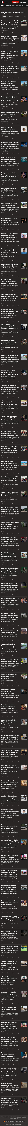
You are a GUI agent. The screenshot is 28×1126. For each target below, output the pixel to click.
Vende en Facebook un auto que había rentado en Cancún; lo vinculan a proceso (10, 811)
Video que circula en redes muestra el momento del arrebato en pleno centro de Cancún (8, 377)
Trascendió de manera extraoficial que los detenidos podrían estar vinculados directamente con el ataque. (10, 922)
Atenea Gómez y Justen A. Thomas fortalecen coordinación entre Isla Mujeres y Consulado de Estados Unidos (10, 403)
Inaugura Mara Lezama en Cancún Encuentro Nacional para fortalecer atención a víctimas (10, 857)
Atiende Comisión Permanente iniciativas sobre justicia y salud (9, 978)
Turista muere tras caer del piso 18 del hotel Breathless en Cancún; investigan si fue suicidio (10, 418)
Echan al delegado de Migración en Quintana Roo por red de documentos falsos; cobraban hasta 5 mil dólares (9, 722)
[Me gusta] (2, 32)
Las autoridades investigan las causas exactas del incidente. (9, 892)
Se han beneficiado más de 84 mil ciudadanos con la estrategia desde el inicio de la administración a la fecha (10, 437)
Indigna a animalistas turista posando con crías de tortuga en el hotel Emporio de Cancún (9, 175)
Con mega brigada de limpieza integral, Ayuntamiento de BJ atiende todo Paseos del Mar (9, 646)
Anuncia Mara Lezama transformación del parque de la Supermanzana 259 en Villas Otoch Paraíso (9, 676)
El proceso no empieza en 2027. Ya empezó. (9, 772)
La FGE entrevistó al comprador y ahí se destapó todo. (10, 816)
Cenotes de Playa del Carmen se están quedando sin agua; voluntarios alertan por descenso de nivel (9, 691)
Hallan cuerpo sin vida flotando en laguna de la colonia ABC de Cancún (9, 585)
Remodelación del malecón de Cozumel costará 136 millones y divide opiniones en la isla (9, 707)
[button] (2, 5)
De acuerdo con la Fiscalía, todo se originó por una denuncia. (9, 1074)
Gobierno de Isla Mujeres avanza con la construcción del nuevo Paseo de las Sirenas (9, 53)
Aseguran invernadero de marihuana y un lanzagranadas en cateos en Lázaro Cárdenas (10, 524)
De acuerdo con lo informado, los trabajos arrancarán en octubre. (10, 711)
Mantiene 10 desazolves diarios (9, 802)
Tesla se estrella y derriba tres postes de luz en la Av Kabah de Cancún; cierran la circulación (10, 23)
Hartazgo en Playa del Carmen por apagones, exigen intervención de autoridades (9, 994)
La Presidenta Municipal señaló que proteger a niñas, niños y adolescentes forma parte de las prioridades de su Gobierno (9, 877)
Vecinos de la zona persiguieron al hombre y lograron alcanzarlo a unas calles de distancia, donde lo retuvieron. (10, 544)
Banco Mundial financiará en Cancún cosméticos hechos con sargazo (10, 114)
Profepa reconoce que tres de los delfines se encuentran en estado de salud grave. (10, 1059)
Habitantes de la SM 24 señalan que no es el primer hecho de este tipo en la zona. (9, 635)
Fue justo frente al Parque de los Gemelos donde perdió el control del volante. (10, 1013)
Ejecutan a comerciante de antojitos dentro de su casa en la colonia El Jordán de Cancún (10, 144)
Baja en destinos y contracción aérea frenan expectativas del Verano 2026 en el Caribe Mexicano (9, 1085)
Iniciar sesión (23, 2)
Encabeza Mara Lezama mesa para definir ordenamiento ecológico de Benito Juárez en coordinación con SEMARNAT (9, 220)
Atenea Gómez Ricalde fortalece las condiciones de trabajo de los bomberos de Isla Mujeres (10, 296)
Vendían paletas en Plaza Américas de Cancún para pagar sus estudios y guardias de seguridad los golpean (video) (10, 752)
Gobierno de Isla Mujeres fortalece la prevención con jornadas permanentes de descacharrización (10, 661)
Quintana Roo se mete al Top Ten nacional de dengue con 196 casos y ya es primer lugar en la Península (10, 205)
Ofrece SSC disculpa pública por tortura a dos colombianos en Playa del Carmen (10, 327)
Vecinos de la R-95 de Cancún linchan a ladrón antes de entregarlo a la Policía (9, 539)
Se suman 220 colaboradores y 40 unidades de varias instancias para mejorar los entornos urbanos (10, 361)
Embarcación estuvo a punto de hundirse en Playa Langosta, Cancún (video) (9, 887)
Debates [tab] (17, 16)
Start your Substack (9, 1121)
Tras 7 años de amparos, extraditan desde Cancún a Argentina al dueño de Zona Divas (9, 251)
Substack (7, 1124)
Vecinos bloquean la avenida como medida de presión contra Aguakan (9, 346)
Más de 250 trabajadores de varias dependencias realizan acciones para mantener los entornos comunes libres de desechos (9, 650)
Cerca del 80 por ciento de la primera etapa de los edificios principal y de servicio (9, 968)
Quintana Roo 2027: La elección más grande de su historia (10, 767)
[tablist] (10, 16)
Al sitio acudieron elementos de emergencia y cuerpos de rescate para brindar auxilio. (10, 1044)
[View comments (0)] (8, 32)
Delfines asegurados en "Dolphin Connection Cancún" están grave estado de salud (9, 1055)
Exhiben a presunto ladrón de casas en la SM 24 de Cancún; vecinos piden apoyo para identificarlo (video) (9, 631)
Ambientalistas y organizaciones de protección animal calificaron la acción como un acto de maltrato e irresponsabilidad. (10, 179)
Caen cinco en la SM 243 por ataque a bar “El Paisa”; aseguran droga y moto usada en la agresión (10, 918)
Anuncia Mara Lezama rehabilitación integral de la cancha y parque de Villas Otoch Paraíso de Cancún (10, 387)
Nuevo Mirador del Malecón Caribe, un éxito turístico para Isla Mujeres (10, 463)
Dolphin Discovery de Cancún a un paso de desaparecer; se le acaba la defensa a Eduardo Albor (10, 555)
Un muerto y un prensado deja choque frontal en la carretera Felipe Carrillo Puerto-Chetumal (9, 509)
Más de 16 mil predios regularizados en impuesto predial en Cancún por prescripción (9, 190)
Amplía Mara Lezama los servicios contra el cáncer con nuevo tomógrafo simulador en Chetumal (10, 38)
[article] (14, 26)
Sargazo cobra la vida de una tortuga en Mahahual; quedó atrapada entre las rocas (10, 842)
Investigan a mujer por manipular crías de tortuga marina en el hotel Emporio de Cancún (10, 99)
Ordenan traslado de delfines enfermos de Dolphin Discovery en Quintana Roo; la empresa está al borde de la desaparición (10, 159)
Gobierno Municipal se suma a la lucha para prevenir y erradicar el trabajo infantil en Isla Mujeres (9, 872)
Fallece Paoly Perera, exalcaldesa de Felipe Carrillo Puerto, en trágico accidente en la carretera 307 (10, 1039)
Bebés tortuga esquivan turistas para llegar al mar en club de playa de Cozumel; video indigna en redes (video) (10, 68)
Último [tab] (4, 16)
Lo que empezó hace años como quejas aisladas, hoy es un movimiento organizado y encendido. (10, 998)
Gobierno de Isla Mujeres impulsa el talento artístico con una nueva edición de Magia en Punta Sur (9, 235)
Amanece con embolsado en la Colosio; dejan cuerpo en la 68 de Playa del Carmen (10, 266)
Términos (24, 1117)
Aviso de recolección (14, 1118)
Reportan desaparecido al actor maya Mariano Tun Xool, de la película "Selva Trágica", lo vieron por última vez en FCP (10, 570)
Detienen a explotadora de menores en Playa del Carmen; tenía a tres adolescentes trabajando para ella (10, 1070)
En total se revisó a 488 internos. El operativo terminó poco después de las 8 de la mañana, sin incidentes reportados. (10, 620)
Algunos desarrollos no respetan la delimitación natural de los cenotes (10, 696)
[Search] (25, 16)
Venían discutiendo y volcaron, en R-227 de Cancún (8, 1009)
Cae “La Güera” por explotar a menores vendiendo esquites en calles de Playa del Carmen (9, 129)
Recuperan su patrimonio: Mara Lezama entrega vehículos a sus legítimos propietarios (10, 448)
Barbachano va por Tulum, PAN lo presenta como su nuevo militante (10, 903)
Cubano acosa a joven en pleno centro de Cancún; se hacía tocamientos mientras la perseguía (10, 494)
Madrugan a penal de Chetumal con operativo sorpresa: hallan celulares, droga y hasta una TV (10, 615)
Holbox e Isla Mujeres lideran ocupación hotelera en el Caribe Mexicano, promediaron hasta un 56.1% (9, 83)
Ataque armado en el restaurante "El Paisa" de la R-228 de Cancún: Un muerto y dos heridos (9, 1100)
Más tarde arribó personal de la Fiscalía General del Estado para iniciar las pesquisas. (9, 1105)
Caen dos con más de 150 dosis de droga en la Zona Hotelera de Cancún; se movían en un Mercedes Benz (9, 479)
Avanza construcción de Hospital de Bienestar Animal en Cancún (9, 963)
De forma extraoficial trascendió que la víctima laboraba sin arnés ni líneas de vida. (10, 741)
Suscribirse (15, 2)
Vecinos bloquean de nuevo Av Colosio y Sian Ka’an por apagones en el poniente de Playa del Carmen (9, 311)
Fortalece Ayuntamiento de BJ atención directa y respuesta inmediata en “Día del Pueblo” (9, 433)
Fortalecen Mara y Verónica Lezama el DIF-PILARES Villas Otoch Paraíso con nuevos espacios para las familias (10, 281)
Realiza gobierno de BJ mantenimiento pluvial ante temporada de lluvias (10, 798)
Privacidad (19, 1117)
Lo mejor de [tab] (10, 16)
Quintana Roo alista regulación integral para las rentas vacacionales (9, 782)
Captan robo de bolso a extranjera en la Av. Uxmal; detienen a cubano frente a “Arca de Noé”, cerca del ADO (10, 372)
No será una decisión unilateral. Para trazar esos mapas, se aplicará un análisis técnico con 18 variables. (9, 787)
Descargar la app (20, 1121)
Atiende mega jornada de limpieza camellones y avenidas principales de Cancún (9, 357)
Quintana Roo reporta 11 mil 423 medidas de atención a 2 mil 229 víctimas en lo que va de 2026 (10, 861)
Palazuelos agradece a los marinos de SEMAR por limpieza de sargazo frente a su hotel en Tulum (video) (10, 600)
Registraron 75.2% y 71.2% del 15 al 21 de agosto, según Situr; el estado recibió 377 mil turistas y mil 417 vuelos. (10, 88)
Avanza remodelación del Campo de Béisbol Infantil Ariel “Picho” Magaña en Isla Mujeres (10, 948)
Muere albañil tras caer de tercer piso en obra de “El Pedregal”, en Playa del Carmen (10, 737)
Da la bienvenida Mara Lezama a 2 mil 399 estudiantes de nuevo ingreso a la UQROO (9, 1024)
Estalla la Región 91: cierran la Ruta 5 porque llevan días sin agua (9, 342)
